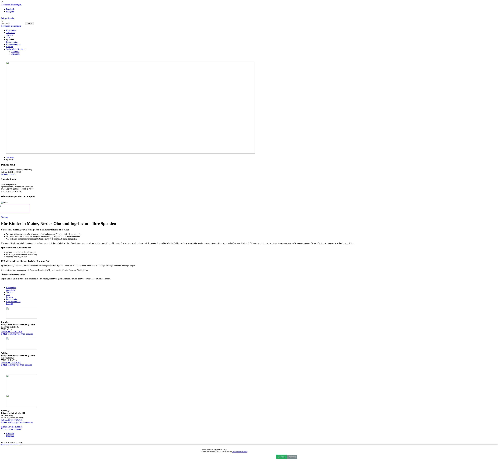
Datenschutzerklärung (240, 452)
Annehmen (282, 457)
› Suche (29, 23)
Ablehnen (292, 457)
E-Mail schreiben (8, 174)
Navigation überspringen (11, 5)
